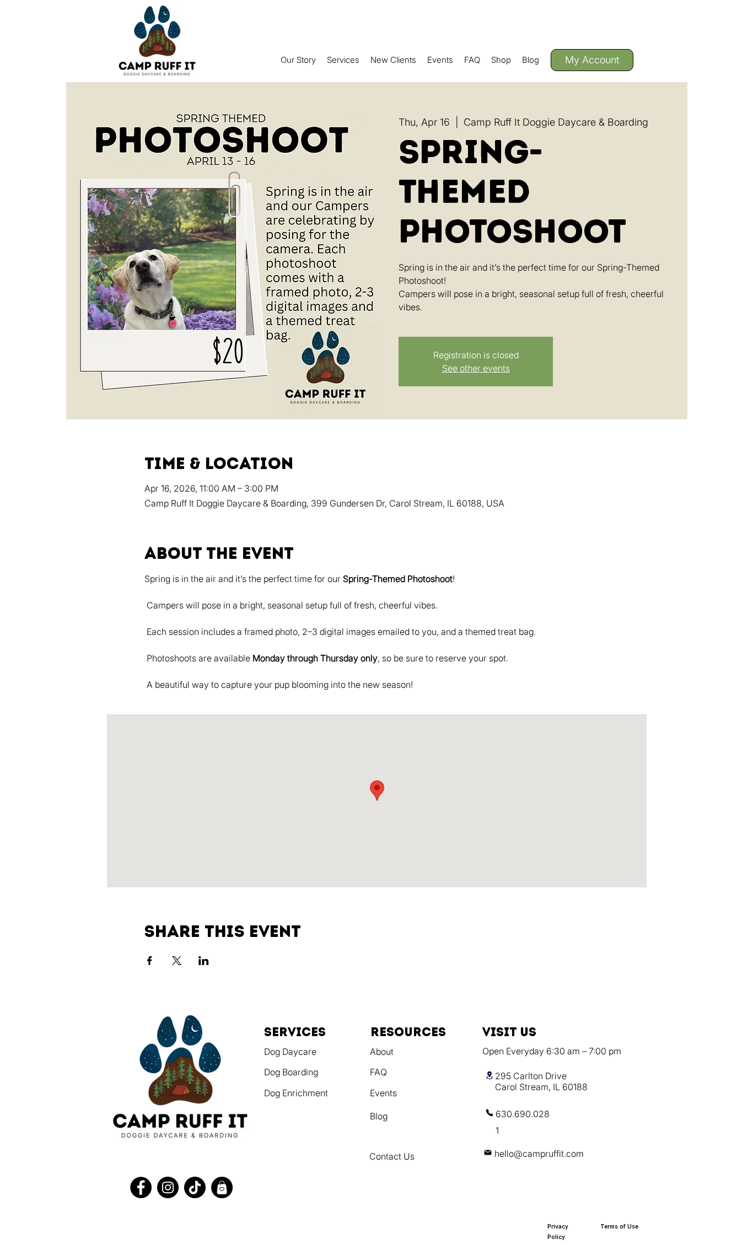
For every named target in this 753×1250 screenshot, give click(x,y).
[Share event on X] (176, 960)
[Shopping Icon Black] (222, 1187)
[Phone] (489, 1113)
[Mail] (487, 1152)
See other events (476, 368)
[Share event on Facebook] (149, 960)
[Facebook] (141, 1187)
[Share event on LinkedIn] (203, 960)
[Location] (489, 1075)
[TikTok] (195, 1187)
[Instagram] (168, 1187)
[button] (343, 60)
